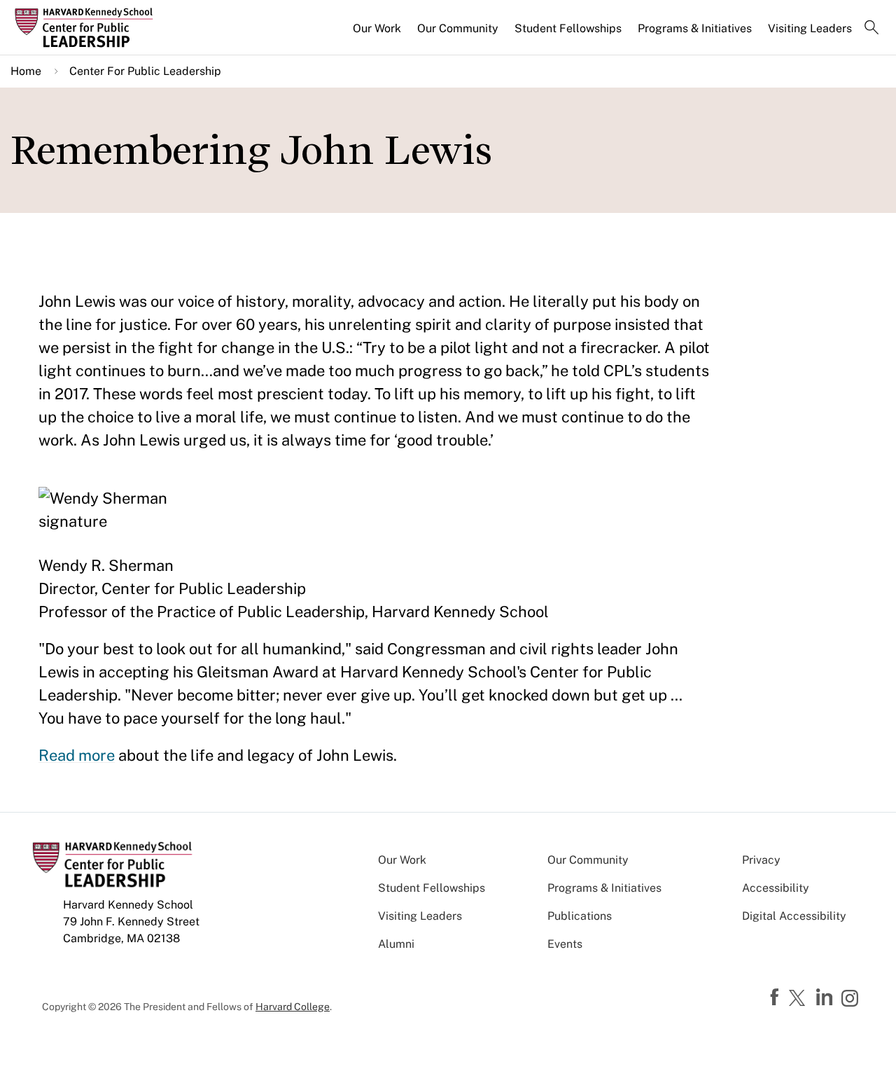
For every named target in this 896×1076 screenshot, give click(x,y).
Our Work (377, 28)
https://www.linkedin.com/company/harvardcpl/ (826, 997)
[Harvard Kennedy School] (115, 28)
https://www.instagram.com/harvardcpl (851, 999)
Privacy (761, 860)
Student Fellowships (568, 28)
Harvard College (292, 1006)
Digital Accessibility (794, 916)
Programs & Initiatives (695, 28)
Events (564, 944)
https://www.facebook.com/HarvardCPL (776, 997)
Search (871, 29)
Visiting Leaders (810, 28)
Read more (76, 755)
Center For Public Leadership (145, 71)
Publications (579, 916)
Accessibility (775, 888)
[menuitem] (378, 34)
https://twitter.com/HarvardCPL (799, 999)
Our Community (457, 28)
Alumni (396, 944)
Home (25, 71)
